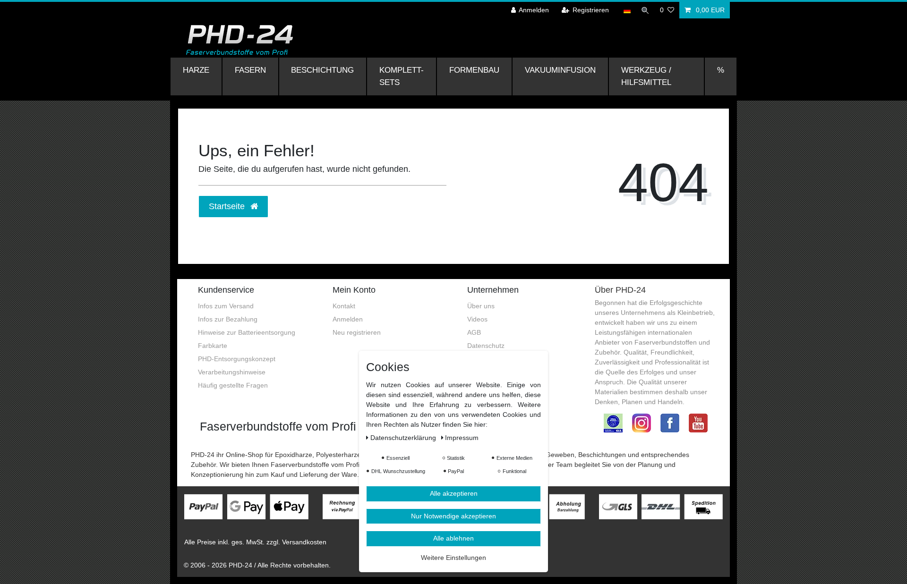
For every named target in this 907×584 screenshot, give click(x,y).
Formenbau (474, 70)
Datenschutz (486, 345)
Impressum (462, 437)
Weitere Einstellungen (453, 557)
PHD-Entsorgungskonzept (236, 359)
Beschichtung (322, 70)
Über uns (481, 306)
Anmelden (348, 319)
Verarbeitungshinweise (231, 372)
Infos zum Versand (226, 306)
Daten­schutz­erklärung (404, 437)
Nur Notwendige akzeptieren (453, 516)
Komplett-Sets (401, 76)
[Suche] (645, 10)
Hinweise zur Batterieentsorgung (246, 332)
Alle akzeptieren (454, 493)
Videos (477, 319)
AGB (474, 332)
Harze (196, 70)
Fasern (250, 70)
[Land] (627, 10)
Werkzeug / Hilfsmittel (646, 76)
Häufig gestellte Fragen (233, 385)
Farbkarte (212, 345)
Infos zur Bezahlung (227, 319)
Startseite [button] (228, 206)
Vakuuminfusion (560, 70)
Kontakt (344, 306)
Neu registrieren (357, 332)
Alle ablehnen (453, 538)
